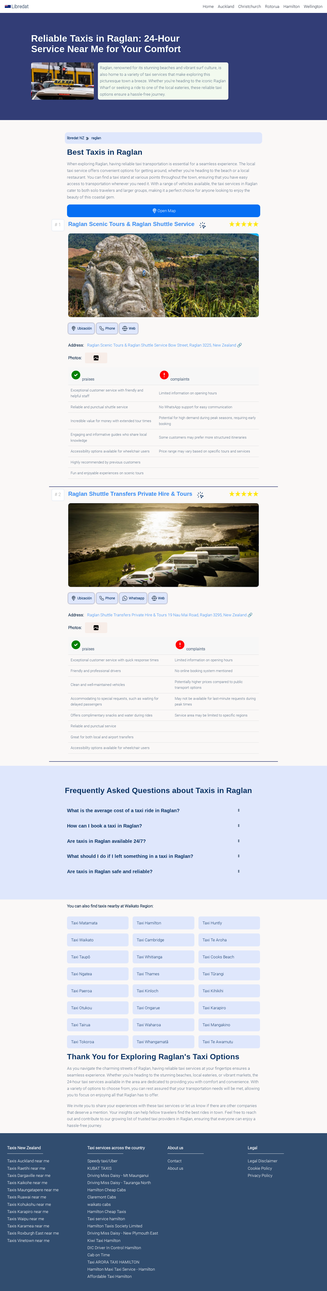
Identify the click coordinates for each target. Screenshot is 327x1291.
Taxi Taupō (80, 956)
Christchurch (249, 6)
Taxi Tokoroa (82, 1041)
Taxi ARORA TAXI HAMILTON (113, 1262)
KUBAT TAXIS (99, 1168)
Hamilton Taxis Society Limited (114, 1226)
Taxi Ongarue (148, 1007)
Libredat (19, 6)
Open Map (167, 210)
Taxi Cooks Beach (218, 956)
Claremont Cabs (101, 1197)
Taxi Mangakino (216, 1024)
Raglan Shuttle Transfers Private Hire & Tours (130, 494)
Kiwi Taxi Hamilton (103, 1240)
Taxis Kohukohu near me (29, 1204)
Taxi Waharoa (149, 1024)
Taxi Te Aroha (215, 940)
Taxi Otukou (81, 1007)
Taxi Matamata (84, 923)
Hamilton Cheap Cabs (106, 1189)
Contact (174, 1161)
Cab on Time (98, 1254)
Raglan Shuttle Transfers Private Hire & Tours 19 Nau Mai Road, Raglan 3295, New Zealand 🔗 (170, 614)
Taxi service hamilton (106, 1218)
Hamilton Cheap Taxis (106, 1211)
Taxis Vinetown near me (28, 1240)
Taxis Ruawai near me (26, 1197)
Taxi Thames (148, 973)
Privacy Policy (260, 1175)
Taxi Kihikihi (213, 990)
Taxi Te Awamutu (218, 1041)
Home (208, 6)
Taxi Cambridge (150, 940)
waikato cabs (99, 1204)
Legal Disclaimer (262, 1161)
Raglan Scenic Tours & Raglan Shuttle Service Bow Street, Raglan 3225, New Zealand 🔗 (164, 345)
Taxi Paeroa (81, 990)
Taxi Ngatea (81, 973)
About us (175, 1168)
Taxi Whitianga (149, 956)
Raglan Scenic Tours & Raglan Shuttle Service (131, 224)
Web (132, 328)
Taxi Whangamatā (152, 1041)
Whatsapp (136, 598)
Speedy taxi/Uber (102, 1161)
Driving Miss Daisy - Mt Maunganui (118, 1175)
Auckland (226, 6)
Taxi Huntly (212, 923)
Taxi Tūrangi (213, 973)
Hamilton (291, 6)
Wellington (313, 6)
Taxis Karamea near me (28, 1226)
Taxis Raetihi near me (26, 1168)
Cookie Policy (260, 1168)
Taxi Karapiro (214, 1007)
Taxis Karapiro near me (27, 1211)
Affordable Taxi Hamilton (109, 1276)
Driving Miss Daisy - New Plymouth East (122, 1233)
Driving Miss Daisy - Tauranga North (119, 1182)
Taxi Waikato (82, 940)
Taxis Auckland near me (28, 1161)
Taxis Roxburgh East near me (33, 1233)
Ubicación (84, 328)
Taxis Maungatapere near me (33, 1189)
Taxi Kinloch (147, 990)
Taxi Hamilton (149, 923)
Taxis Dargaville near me (29, 1175)
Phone (110, 328)
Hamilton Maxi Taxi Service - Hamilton (121, 1269)
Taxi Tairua (80, 1024)
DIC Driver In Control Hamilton (114, 1247)
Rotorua (272, 6)
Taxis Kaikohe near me (27, 1182)
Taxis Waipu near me (25, 1218)
